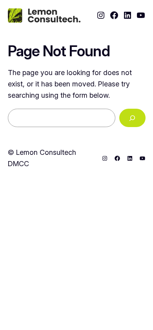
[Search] (132, 118)
